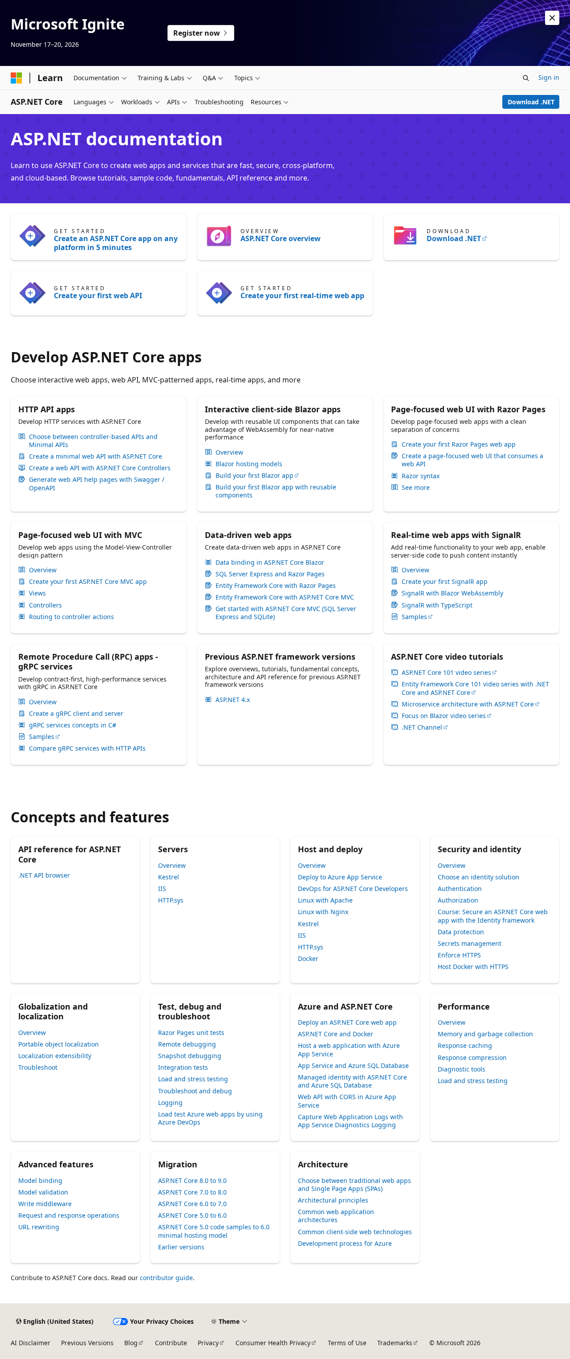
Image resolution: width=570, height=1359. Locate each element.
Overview (229, 452)
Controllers (45, 605)
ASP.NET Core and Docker (335, 1034)
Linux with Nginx (323, 911)
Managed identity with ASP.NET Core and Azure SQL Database (352, 1081)
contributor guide (166, 1277)
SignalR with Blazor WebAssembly (452, 593)
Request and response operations (68, 1215)
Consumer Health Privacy (273, 1342)
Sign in (548, 77)
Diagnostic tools (461, 1069)
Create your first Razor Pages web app (459, 444)
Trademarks (394, 1342)
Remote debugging (187, 1044)
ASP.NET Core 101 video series (446, 673)
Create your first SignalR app (445, 582)
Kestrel (168, 877)
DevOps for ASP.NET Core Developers (353, 888)
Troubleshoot (37, 1067)
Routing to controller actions (71, 617)
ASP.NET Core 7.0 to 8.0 (192, 1192)
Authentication (460, 888)
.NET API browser (44, 875)
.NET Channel (422, 727)
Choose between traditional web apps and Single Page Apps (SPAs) (354, 1184)
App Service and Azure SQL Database (353, 1065)
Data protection (461, 932)
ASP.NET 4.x (233, 700)
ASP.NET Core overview (280, 238)
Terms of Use (347, 1342)
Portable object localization (58, 1044)
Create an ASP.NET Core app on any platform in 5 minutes (116, 243)
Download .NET (531, 102)
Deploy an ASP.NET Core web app (347, 1022)
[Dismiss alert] (552, 18)
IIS (162, 888)
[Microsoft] (16, 78)
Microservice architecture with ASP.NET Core (468, 704)
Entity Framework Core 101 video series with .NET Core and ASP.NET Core (475, 688)
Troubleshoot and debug (195, 1091)
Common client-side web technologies (355, 1232)
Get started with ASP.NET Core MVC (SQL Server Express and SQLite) (286, 613)
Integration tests (183, 1067)
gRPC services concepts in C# (72, 725)
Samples (414, 617)
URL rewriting (38, 1227)
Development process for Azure (345, 1243)
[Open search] (526, 78)
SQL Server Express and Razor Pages (270, 574)
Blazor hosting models (249, 464)
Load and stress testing (193, 1079)
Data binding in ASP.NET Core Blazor (270, 562)
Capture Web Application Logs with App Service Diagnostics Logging (350, 1121)
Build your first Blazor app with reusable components (276, 491)
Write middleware (45, 1203)
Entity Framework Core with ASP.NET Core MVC (285, 597)
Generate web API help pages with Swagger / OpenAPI (96, 484)
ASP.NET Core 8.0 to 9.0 (192, 1180)
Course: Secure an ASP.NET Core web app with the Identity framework (493, 915)
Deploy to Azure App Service (340, 877)
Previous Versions (87, 1342)
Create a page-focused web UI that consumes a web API (472, 460)
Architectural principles (333, 1200)
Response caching (465, 1045)
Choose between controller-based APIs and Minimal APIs (93, 441)
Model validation (43, 1192)
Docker (308, 958)
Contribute (171, 1342)
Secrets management (469, 943)
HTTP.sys (170, 900)
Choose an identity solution (478, 877)
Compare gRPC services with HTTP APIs (87, 748)
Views (37, 593)
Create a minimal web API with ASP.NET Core (95, 456)
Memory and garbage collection (485, 1034)
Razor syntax (421, 476)
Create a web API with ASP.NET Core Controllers (100, 468)
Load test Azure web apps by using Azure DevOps (210, 1118)
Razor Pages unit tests (191, 1032)
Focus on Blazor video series (444, 716)
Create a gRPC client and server (76, 714)
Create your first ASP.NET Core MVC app (88, 582)
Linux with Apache (325, 900)
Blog (131, 1342)
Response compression (472, 1057)
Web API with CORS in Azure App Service (347, 1100)
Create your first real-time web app (302, 295)
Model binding (40, 1180)
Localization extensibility (54, 1055)
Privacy (208, 1342)
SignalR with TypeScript (437, 605)
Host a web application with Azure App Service (349, 1049)
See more (416, 488)
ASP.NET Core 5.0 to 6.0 (192, 1215)
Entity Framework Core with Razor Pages (276, 586)
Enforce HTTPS (459, 955)
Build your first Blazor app (254, 476)
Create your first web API (98, 295)
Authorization (458, 900)
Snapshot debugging (189, 1055)
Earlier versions (181, 1247)
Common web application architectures (336, 1215)
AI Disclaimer (30, 1342)
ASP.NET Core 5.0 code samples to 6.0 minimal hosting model (213, 1231)
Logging (170, 1102)
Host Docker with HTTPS (473, 966)
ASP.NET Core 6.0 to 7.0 (192, 1203)
